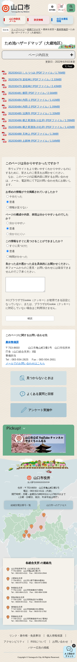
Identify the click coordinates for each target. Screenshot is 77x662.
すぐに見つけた (18, 245)
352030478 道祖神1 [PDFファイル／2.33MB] (34, 79)
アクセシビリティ (14, 641)
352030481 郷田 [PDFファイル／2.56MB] (32, 92)
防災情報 (38, 20)
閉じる (74, 645)
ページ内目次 (38, 55)
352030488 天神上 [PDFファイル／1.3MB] (33, 133)
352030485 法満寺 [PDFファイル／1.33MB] (34, 113)
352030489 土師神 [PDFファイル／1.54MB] (34, 140)
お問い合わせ (60, 641)
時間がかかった (18, 256)
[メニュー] (61, 8)
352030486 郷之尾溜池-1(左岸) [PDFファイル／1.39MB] (41, 120)
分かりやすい (17, 223)
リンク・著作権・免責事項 (25, 635)
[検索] (71, 8)
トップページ (18, 29)
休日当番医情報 (62, 20)
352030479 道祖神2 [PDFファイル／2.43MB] (34, 86)
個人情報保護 (54, 635)
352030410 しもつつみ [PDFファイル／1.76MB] (36, 72)
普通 (12, 201)
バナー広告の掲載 (38, 647)
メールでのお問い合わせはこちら (25, 363)
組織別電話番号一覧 (21, 505)
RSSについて (38, 641)
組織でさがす (34, 29)
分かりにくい (17, 233)
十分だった (15, 196)
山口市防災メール (14, 20)
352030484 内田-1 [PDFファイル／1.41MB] (34, 99)
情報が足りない (18, 207)
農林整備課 (62, 29)
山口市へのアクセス (56, 505)
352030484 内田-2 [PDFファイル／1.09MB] (34, 106)
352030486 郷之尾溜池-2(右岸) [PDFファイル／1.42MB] (41, 127)
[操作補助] (52, 8)
